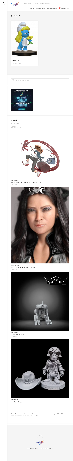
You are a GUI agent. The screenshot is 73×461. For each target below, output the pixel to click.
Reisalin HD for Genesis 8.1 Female (23, 267)
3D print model (40, 8)
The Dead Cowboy (17, 402)
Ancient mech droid (17, 335)
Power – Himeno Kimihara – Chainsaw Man (26, 183)
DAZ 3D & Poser (52, 8)
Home (32, 8)
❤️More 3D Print (64, 8)
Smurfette (15, 60)
